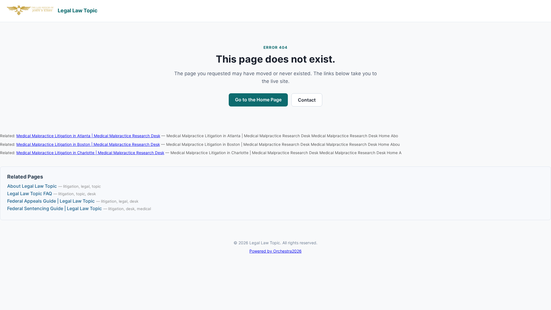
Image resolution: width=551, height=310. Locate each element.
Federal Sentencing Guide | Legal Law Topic (54, 208)
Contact (307, 100)
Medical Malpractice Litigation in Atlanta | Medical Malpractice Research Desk (88, 135)
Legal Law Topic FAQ (29, 193)
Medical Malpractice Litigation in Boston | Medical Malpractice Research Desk (88, 144)
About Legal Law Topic (32, 186)
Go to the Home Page (258, 99)
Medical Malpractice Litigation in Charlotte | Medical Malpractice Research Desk (90, 152)
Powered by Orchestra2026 (275, 251)
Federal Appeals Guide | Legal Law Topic (51, 201)
